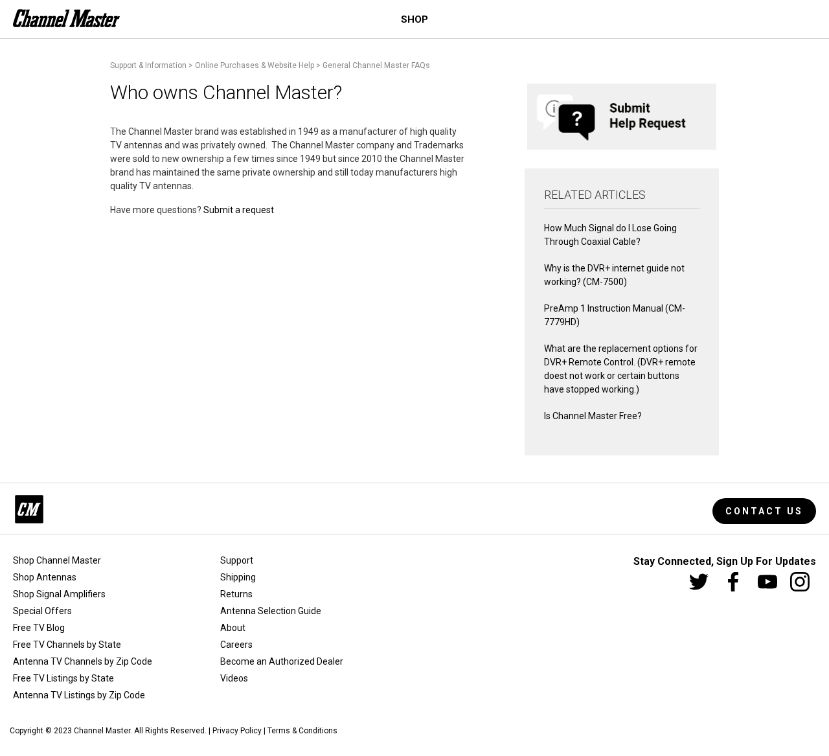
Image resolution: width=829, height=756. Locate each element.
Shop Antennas (44, 577)
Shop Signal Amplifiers (59, 594)
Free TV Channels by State (67, 644)
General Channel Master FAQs (376, 65)
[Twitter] (699, 581)
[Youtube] (767, 581)
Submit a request (238, 210)
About (232, 628)
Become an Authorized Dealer (281, 661)
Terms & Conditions (302, 730)
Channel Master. (103, 730)
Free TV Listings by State (63, 678)
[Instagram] (800, 581)
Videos (234, 678)
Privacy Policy (237, 730)
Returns (236, 594)
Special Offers (42, 611)
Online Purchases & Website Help (254, 65)
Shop (414, 19)
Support (236, 560)
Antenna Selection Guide (270, 611)
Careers (236, 644)
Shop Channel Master (57, 560)
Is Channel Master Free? (593, 416)
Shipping (238, 577)
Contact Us (764, 511)
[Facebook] (733, 581)
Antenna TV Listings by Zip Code (79, 695)
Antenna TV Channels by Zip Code (82, 661)
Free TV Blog (39, 628)
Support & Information (148, 65)
